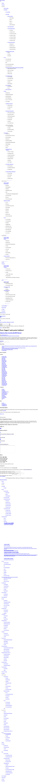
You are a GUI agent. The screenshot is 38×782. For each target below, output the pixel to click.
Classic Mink (10, 173)
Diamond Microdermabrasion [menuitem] (8, 639)
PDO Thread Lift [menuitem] (4, 597)
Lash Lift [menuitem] (5, 719)
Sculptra (9, 127)
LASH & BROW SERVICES (10, 171)
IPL (6, 62)
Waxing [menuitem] (5, 644)
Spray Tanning (8, 137)
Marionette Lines (8, 226)
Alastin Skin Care (8, 270)
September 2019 (4, 375)
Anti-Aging (8, 101)
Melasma (7, 188)
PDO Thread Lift (8, 89)
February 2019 (4, 381)
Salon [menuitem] (3, 732)
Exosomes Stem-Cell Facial (10, 135)
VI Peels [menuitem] (5, 613)
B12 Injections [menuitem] (6, 663)
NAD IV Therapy (11, 151)
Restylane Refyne (12, 47)
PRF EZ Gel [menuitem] (5, 579)
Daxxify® (9, 55)
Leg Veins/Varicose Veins (10, 205)
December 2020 (4, 365)
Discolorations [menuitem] (6, 676)
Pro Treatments (4, 394)
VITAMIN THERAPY (9, 164)
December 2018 (4, 383)
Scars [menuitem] (4, 700)
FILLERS (7, 14)
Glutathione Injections (11, 167)
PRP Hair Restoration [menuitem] (7, 623)
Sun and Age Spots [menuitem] (6, 575)
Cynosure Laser (8, 60)
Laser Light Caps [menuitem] (6, 630)
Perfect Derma (10, 105)
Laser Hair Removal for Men (10, 296)
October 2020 (4, 366)
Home (3, 3)
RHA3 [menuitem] (7, 494)
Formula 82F (10, 119)
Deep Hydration (8, 96)
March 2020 (4, 370)
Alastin (3, 389)
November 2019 (4, 373)
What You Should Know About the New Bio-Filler (10, 348)
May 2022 (3, 359)
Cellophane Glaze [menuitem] (8, 734)
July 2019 (3, 377)
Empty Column (6, 182)
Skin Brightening (10, 156)
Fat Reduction (4, 392)
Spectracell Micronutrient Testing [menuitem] (8, 647)
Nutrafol (9, 121)
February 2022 (4, 360)
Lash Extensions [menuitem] (6, 718)
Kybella (7, 291)
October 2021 (4, 361)
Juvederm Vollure (12, 35)
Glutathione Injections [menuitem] (7, 665)
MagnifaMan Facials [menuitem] (9, 771)
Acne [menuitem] (4, 569)
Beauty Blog (4, 307)
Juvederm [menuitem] (3, 673)
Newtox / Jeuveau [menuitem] (4, 671)
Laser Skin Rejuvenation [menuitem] (7, 564)
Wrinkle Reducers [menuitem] (4, 516)
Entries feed (4, 403)
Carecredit (4, 410)
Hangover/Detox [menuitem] (6, 657)
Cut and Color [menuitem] (8, 737)
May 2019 (3, 378)
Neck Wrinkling (8, 231)
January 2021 (4, 364)
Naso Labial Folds (9, 227)
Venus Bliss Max (8, 59)
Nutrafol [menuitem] (5, 628)
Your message (2, 475)
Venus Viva (8, 133)
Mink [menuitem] (4, 670)
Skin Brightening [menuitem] (6, 603)
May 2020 (3, 369)
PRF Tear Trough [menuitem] (6, 581)
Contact (3, 309)
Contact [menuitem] (3, 779)
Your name (1, 471)
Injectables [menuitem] (3, 486)
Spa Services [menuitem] (4, 638)
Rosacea (7, 197)
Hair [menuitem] (4, 708)
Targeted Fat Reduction (9, 299)
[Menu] (0, 1)
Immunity (9, 160)
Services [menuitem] (3, 484)
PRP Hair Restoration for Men (10, 294)
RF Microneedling (11, 129)
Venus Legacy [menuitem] (6, 587)
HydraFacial (8, 92)
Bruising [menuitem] (5, 570)
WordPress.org (4, 405)
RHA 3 (11, 21)
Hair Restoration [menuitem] (4, 620)
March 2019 (4, 380)
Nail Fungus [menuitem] (7, 695)
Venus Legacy (10, 80)
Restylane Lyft (12, 45)
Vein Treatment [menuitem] (4, 592)
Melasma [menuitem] (5, 572)
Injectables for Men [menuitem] (6, 758)
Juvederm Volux (12, 40)
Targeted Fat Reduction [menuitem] (9, 772)
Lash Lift (9, 176)
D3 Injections (10, 169)
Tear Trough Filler (11, 26)
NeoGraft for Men (11, 114)
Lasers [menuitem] (3, 561)
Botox (9, 52)
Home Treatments (5, 393)
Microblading (8, 252)
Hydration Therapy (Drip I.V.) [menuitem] (6, 652)
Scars (5, 217)
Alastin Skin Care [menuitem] (6, 747)
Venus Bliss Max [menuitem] (6, 562)
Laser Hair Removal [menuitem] (7, 567)
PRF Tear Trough (10, 70)
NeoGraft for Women (11, 112)
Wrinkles (7, 222)
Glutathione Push (10, 153)
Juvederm (11, 30)
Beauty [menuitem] (5, 711)
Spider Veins (8, 214)
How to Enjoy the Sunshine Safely (7, 349)
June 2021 (3, 362)
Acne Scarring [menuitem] (8, 702)
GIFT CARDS (4, 305)
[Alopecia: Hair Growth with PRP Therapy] (9, 335)
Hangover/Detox (10, 158)
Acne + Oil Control (9, 99)
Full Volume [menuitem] (5, 668)
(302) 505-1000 (14, 467)
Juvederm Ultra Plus (13, 33)
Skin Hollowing (8, 229)
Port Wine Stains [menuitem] (8, 686)
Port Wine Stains (8, 195)
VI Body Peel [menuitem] (6, 611)
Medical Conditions (7, 200)
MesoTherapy (10, 83)
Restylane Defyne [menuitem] (8, 505)
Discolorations (6, 183)
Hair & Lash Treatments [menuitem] (7, 733)
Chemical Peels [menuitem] (4, 608)
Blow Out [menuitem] (7, 739)
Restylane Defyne (12, 49)
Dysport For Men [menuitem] (8, 761)
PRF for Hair (10, 73)
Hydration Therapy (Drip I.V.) (10, 257)
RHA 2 (11, 19)
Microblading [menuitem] (6, 641)
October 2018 (4, 385)
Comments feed (4, 404)
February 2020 (4, 371)
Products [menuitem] (3, 631)
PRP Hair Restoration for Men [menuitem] (10, 766)
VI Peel (9, 108)
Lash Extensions (8, 247)
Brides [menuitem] (3, 742)
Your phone (2, 473)
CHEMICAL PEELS (9, 103)
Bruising (7, 185)
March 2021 (4, 363)
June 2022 (3, 358)
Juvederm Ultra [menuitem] (8, 510)
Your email (1, 472)
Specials (3, 4)
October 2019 (4, 374)
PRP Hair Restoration (11, 116)
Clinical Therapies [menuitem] (4, 646)
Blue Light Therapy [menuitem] (7, 727)
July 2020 (3, 368)
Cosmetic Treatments (5, 391)
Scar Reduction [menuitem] (8, 703)
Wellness (3, 398)
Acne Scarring (8, 219)
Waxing (7, 145)
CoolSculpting (4, 350)
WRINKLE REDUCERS (10, 51)
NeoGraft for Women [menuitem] (7, 622)
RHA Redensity (12, 24)
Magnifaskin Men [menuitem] (6, 763)
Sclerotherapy (10, 86)
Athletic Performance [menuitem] (7, 654)
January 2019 (4, 382)
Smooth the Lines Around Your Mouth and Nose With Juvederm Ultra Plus (13, 347)
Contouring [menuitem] (3, 614)
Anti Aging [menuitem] (5, 660)
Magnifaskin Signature (9, 94)
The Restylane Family (11, 42)
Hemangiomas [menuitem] (8, 679)
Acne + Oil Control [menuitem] (6, 605)
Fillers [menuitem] (3, 489)
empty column (6, 8)
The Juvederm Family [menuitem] (7, 508)
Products (3, 263)
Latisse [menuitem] (5, 636)
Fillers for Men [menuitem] (6, 753)
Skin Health (4, 396)
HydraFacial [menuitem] (5, 600)
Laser (5, 57)
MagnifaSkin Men (7, 290)
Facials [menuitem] (5, 716)
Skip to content (2, 0)
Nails (7, 147)
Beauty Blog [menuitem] (3, 777)
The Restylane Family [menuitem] (9, 756)
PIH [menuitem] (6, 684)
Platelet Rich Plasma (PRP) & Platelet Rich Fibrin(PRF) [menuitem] (10, 577)
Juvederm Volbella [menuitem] (8, 513)
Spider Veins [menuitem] (5, 595)
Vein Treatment (8, 85)
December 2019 (4, 372)
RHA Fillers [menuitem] (7, 492)
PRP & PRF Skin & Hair (12, 68)
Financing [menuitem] (3, 780)
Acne (7, 202)
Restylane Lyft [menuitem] (8, 502)
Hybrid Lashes (10, 178)
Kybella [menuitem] (5, 589)
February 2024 (4, 357)
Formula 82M (10, 117)
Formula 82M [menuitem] (6, 625)
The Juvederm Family (11, 28)
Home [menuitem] (3, 481)
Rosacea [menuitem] (7, 687)
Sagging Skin (8, 224)
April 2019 (3, 379)
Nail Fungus (8, 207)
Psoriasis (7, 210)
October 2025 (4, 356)
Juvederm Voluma (13, 38)
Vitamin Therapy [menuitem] (4, 662)
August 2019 (4, 376)
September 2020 (4, 367)
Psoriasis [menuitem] (7, 697)
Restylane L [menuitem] (7, 500)
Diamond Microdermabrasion (10, 142)
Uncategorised (4, 397)
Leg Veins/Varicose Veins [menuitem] (9, 694)
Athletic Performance (11, 155)
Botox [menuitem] (5, 518)
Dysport (7, 289)
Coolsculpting (10, 76)
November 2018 (4, 384)
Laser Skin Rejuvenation (10, 64)
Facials (5, 91)
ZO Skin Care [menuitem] (6, 633)
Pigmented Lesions (9, 190)
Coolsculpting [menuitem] (6, 584)
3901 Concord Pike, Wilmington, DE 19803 (7, 322)
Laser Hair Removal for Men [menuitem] (10, 769)
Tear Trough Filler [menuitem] (6, 497)
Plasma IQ (7, 240)
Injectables (5, 9)
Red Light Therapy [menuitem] (6, 649)
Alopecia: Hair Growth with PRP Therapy (11, 332)
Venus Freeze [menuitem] (6, 615)
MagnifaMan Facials (9, 298)
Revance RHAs (10, 16)
